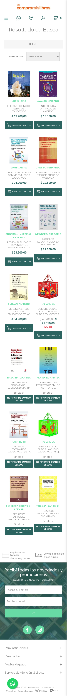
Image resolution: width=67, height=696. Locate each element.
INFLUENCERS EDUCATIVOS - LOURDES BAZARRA (19, 385)
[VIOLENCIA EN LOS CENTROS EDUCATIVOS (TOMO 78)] (19, 286)
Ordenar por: (16, 56)
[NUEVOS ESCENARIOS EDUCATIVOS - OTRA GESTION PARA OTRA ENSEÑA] (19, 424)
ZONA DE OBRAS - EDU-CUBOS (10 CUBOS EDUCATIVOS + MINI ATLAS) (48, 312)
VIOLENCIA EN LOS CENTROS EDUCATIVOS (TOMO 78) (19, 312)
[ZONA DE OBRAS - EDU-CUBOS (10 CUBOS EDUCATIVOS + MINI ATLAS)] (48, 286)
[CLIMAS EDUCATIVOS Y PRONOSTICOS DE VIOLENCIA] (48, 150)
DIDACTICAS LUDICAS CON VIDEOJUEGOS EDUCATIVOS (19, 175)
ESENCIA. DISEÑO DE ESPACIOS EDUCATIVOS (19, 109)
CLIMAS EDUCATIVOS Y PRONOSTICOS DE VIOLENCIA (48, 175)
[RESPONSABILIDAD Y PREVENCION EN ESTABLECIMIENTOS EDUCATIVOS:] (19, 216)
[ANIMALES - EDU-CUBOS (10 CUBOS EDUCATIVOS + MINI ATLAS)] (48, 424)
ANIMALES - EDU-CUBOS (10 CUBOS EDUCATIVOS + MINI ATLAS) (48, 449)
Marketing (11, 691)
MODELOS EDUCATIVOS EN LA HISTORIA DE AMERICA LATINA (48, 242)
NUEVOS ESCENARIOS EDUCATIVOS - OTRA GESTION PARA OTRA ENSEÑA (19, 449)
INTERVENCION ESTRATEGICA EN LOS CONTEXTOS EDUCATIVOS (48, 385)
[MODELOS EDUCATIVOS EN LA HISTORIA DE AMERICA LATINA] (48, 216)
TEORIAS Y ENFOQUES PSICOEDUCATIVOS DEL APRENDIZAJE (18, 517)
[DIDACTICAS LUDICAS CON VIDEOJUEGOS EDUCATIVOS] (19, 150)
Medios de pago (15, 664)
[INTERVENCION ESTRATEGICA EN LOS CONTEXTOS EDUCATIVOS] (48, 360)
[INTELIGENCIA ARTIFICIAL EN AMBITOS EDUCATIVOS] (48, 83)
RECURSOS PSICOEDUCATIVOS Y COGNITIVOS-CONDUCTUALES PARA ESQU (48, 514)
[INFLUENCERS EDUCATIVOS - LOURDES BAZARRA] (19, 360)
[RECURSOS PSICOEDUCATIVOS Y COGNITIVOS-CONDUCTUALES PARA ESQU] (48, 488)
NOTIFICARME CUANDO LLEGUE (19, 399)
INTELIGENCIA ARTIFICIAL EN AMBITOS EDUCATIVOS (48, 109)
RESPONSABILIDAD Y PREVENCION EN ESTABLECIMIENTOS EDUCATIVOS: (19, 245)
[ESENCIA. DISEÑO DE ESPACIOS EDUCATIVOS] (19, 83)
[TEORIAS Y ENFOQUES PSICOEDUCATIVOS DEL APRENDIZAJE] (19, 488)
